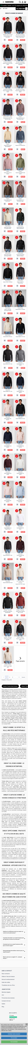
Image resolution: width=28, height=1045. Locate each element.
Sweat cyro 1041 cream (20, 584)
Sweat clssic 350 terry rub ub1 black (7, 119)
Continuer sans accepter (14, 1034)
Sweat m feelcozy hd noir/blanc (8, 37)
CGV (3, 995)
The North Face (22, 715)
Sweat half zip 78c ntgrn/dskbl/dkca (20, 228)
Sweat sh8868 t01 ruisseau (20, 501)
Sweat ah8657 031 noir (20, 336)
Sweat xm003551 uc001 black (8, 91)
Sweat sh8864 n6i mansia (20, 447)
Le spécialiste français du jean (9, 1)
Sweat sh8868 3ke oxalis (7, 474)
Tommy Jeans (16, 713)
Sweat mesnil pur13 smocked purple (20, 201)
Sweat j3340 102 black (7, 282)
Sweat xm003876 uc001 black (20, 91)
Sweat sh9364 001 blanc (20, 528)
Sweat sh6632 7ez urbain (20, 364)
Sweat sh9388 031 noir (7, 555)
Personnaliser (14, 1037)
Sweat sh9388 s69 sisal (7, 582)
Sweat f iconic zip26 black (20, 639)
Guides (3, 1003)
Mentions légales (6, 992)
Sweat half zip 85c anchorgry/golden (7, 255)
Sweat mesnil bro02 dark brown (8, 201)
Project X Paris (14, 718)
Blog (3, 1006)
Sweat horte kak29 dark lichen (20, 173)
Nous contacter (6, 973)
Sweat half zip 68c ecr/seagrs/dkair (7, 228)
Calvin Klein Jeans (17, 787)
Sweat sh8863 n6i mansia (7, 419)
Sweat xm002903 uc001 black (8, 64)
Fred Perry (7, 718)
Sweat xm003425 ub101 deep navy (20, 64)
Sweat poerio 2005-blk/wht (7, 639)
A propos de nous (6, 1001)
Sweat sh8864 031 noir (20, 418)
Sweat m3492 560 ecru (7, 336)
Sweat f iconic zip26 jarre (8, 667)
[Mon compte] (22, 2)
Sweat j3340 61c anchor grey (20, 283)
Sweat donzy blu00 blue (20, 145)
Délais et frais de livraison (8, 976)
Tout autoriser (14, 1041)
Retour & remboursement (8, 979)
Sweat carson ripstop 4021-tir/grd (20, 612)
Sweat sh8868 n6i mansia (7, 501)
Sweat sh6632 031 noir (7, 364)
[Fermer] (26, 1024)
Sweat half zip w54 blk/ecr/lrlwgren (20, 255)
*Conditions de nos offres (8, 985)
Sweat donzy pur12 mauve (8, 173)
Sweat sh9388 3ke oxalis (20, 556)
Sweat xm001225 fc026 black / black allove (20, 37)
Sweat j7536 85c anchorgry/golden (7, 310)
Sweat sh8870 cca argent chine (7, 528)
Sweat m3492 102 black (20, 309)
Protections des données (8, 998)
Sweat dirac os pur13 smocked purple (20, 119)
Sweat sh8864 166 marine (7, 447)
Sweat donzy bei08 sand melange (7, 146)
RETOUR (5, 8)
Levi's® (11, 719)
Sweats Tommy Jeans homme (10, 686)
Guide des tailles (6, 982)
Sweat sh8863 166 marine (20, 392)
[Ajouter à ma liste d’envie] (4, 40)
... (15, 677)
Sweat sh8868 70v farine (20, 474)
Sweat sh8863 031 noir (7, 391)
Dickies (21, 718)
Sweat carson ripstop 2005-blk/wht (7, 612)
